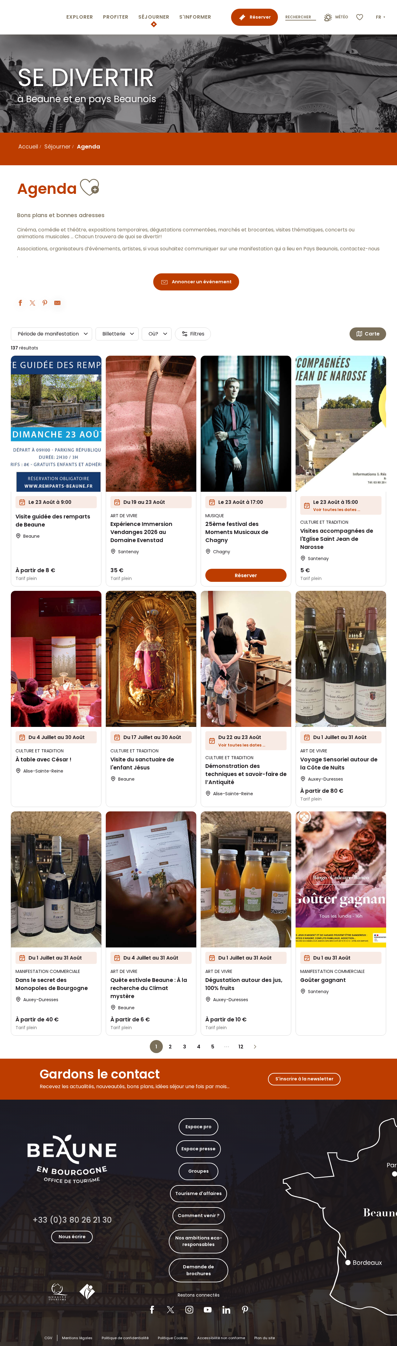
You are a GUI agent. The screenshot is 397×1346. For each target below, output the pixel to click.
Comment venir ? (199, 1215)
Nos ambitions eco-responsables (198, 1241)
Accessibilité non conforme (221, 1337)
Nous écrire (72, 1237)
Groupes (198, 1171)
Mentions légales (77, 1337)
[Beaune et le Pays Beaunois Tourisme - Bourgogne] (32, 17)
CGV (48, 1337)
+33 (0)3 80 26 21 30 (72, 1220)
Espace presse (198, 1149)
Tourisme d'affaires (198, 1193)
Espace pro (198, 1127)
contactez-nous (360, 248)
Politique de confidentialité (125, 1337)
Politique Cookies (173, 1337)
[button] (381, 17)
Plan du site (264, 1337)
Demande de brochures (198, 1270)
